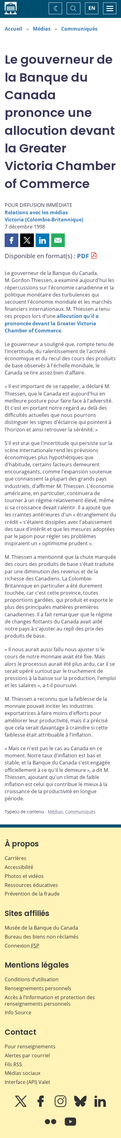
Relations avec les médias (36, 212)
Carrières (15, 858)
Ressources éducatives (31, 885)
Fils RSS (13, 1064)
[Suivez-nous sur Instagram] (61, 1105)
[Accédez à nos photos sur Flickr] (51, 1126)
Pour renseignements (30, 1046)
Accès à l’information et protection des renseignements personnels (50, 1000)
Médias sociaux (22, 1073)
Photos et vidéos (24, 876)
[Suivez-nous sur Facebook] (41, 1105)
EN (91, 8)
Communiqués (79, 28)
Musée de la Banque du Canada (41, 927)
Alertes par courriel (27, 1055)
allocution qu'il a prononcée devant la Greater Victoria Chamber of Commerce (52, 323)
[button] (11, 240)
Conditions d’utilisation (32, 979)
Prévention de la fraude (32, 893)
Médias (42, 28)
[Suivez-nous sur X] (21, 1105)
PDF (83, 256)
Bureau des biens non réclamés (41, 936)
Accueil (13, 28)
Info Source (18, 1012)
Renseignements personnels (38, 988)
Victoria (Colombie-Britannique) (44, 219)
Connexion (22, 945)
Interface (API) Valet (27, 1082)
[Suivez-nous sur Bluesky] (81, 1105)
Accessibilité (19, 867)
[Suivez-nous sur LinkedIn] (100, 1105)
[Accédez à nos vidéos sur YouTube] (70, 1126)
